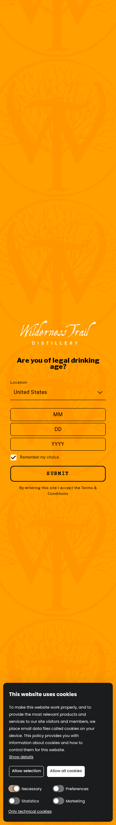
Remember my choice (39, 457)
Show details (21, 757)
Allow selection (26, 771)
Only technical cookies (30, 812)
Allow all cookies (66, 771)
